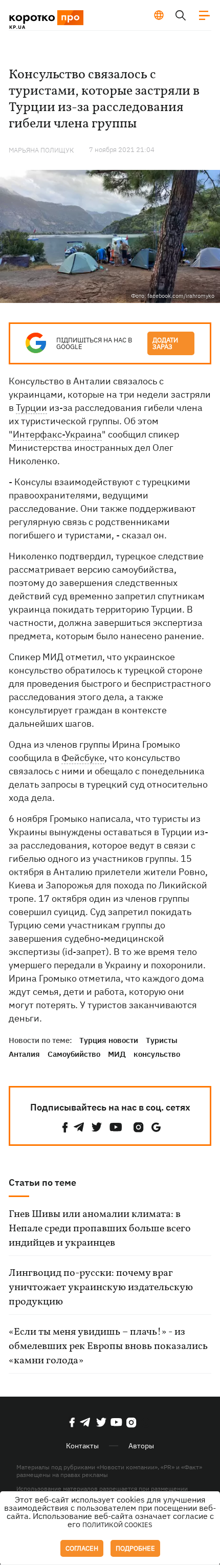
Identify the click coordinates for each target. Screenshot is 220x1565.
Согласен (81, 1548)
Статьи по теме (42, 1182)
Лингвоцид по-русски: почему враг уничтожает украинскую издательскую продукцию (101, 1287)
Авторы (141, 1445)
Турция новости (108, 1040)
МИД (117, 1054)
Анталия (24, 1054)
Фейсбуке (82, 758)
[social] (65, 1127)
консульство (157, 1054)
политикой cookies (117, 1524)
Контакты (82, 1445)
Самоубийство (74, 1054)
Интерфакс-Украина (57, 434)
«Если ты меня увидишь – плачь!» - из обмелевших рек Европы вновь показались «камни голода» (108, 1346)
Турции (31, 408)
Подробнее (135, 1548)
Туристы (162, 1040)
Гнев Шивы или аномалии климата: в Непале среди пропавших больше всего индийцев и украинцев (100, 1228)
